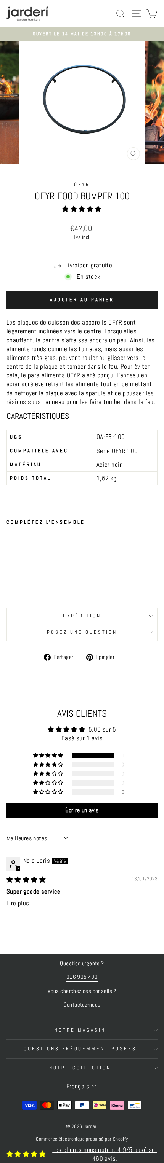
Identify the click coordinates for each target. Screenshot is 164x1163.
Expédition (82, 616)
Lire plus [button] (17, 903)
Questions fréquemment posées (80, 1048)
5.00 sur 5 (102, 729)
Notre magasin (80, 1030)
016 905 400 (82, 977)
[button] (81, 209)
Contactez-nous (82, 1005)
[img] (26, 880)
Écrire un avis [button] (82, 810)
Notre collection (80, 1067)
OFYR (82, 184)
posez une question (82, 632)
